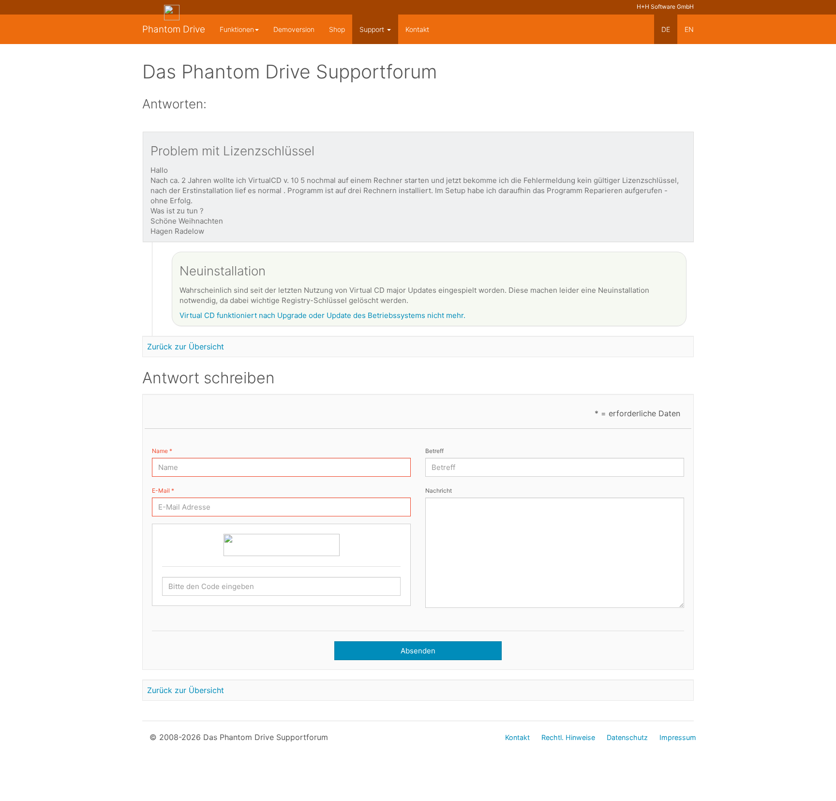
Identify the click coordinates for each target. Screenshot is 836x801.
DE (665, 29)
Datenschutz (627, 737)
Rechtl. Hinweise (568, 737)
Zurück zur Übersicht (185, 346)
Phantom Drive (173, 29)
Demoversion (293, 29)
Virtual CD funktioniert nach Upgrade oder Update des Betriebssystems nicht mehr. (322, 315)
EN (689, 29)
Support (372, 29)
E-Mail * (163, 490)
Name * (162, 450)
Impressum (677, 737)
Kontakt (417, 29)
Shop (337, 29)
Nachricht (438, 490)
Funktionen (237, 29)
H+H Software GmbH (665, 6)
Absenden (418, 650)
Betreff (434, 450)
